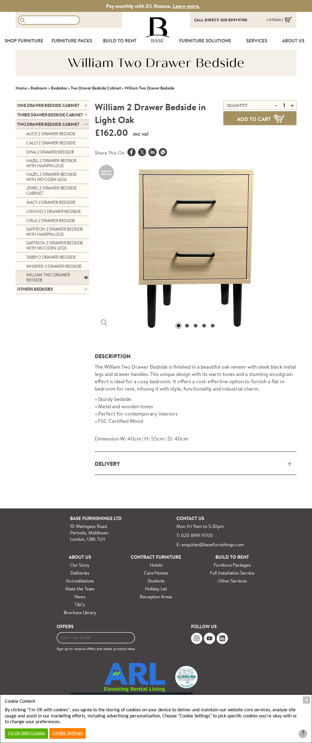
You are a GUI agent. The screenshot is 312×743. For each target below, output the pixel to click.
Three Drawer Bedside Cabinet (50, 115)
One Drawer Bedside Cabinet (48, 105)
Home (21, 88)
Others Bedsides (35, 289)
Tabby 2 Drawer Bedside (51, 257)
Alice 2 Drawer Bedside (50, 134)
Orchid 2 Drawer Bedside (53, 211)
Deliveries (79, 573)
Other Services (232, 581)
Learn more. (186, 5)
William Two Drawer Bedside (48, 277)
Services (256, 40)
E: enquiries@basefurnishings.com (210, 544)
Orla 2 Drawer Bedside (50, 221)
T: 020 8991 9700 (194, 535)
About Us (80, 557)
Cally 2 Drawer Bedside (51, 143)
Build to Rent (232, 557)
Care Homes (156, 573)
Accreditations (80, 581)
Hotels (156, 565)
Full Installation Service (232, 573)
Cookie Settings (67, 733)
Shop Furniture (24, 40)
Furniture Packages (232, 565)
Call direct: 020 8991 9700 (220, 20)
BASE (157, 41)
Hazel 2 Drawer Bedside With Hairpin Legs (51, 163)
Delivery (107, 464)
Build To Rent (119, 40)
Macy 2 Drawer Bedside (51, 202)
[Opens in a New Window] (163, 153)
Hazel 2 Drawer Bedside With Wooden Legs (51, 176)
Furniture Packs (71, 40)
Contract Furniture (156, 557)
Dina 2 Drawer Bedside (50, 152)
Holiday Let (156, 589)
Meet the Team (79, 589)
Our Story (80, 565)
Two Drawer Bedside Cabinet (96, 88)
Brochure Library (80, 612)
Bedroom (38, 88)
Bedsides (59, 88)
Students (156, 581)
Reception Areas (156, 596)
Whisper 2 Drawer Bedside (54, 266)
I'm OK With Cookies (26, 733)
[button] (178, 325)
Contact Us (190, 518)
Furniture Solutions (205, 40)
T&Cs (80, 604)
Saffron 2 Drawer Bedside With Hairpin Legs (54, 231)
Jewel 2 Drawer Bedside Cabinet (51, 190)
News (79, 596)
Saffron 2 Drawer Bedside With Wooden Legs (54, 245)
